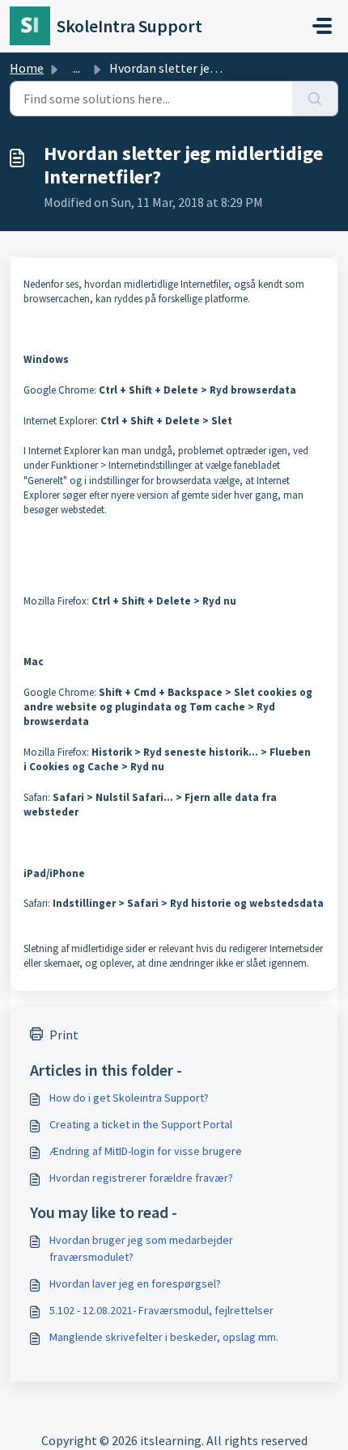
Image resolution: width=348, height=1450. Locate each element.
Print (64, 1034)
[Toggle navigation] (322, 25)
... (76, 68)
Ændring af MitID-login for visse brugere (145, 1151)
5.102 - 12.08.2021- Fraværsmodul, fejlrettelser (161, 1310)
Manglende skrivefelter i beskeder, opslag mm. (163, 1337)
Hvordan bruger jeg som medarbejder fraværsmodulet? (141, 1248)
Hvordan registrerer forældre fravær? (141, 1177)
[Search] (315, 98)
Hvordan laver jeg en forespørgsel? (135, 1283)
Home (27, 68)
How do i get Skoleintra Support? (129, 1097)
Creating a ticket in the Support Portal (140, 1124)
